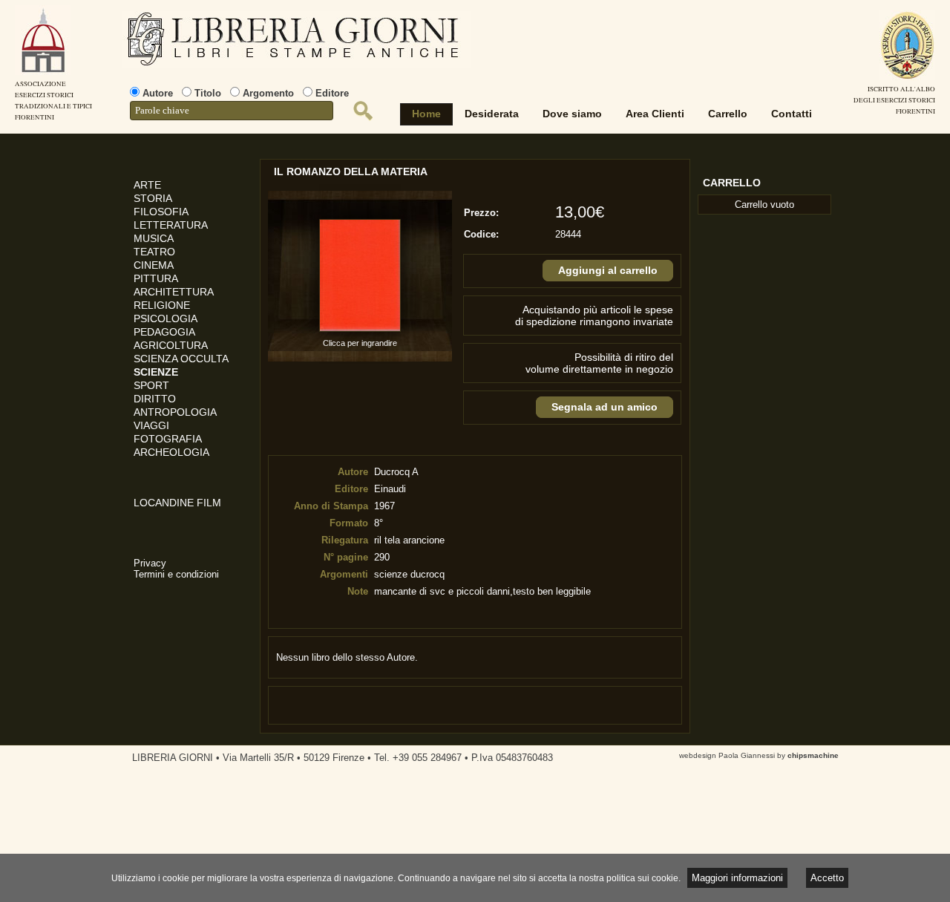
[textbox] (231, 110)
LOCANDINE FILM (177, 503)
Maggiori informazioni (737, 877)
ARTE (147, 185)
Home (426, 114)
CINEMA (154, 265)
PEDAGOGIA (164, 332)
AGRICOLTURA (171, 345)
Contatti (791, 114)
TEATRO (154, 252)
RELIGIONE (162, 305)
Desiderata (492, 114)
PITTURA (156, 278)
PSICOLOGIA (165, 318)
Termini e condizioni (176, 574)
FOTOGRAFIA (168, 439)
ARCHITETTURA (174, 292)
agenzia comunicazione (10, 858)
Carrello (727, 114)
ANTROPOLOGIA (175, 412)
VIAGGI (151, 425)
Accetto (827, 877)
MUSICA (154, 238)
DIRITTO (155, 399)
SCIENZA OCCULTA (181, 359)
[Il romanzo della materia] (360, 331)
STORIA (153, 198)
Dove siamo (572, 114)
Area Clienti (655, 114)
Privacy (150, 563)
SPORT (151, 385)
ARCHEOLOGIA (171, 452)
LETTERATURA (171, 225)
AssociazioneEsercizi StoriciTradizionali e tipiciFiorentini (53, 100)
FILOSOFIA (161, 212)
